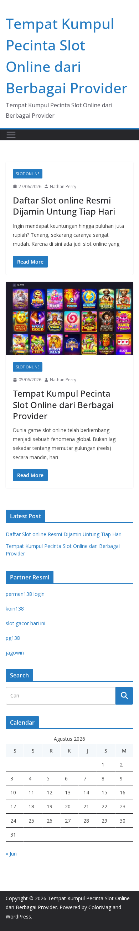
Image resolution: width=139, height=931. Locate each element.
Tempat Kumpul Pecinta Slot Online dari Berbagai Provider (63, 404)
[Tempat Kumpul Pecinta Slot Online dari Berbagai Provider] (69, 318)
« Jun (11, 853)
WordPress (18, 916)
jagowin (15, 652)
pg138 (13, 637)
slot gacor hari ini (25, 623)
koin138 (15, 608)
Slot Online (28, 173)
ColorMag (99, 907)
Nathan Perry (63, 186)
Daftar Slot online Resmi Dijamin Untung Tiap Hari (64, 205)
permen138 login (25, 594)
